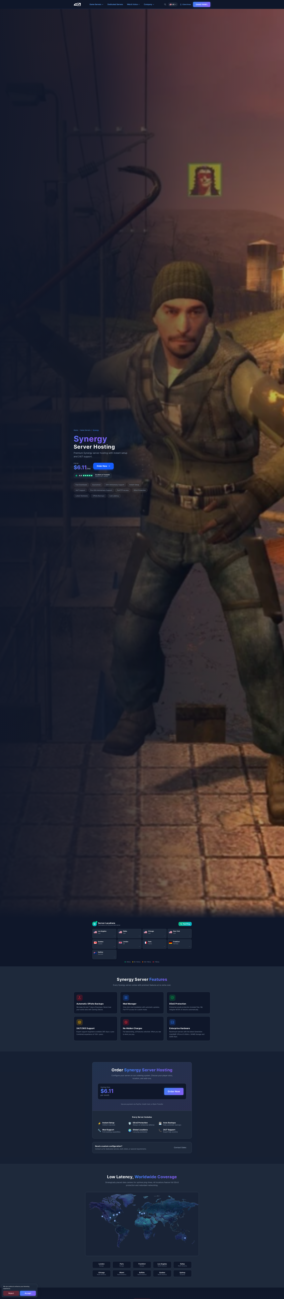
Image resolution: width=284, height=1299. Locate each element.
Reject (11, 1293)
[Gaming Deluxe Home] (77, 4)
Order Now (102, 466)
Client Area (186, 4)
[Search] (165, 4)
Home (76, 430)
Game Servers (85, 430)
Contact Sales (180, 1147)
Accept (28, 1293)
